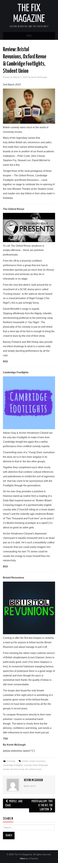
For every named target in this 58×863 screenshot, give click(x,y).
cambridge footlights (13, 765)
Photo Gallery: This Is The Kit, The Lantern (42, 805)
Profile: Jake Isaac (14, 803)
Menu (29, 36)
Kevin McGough (39, 77)
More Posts (30, 786)
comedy (28, 765)
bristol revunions (37, 761)
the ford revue (17, 769)
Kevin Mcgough (40, 765)
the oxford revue (33, 769)
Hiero (22, 858)
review (6, 769)
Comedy (11, 761)
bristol (25, 761)
